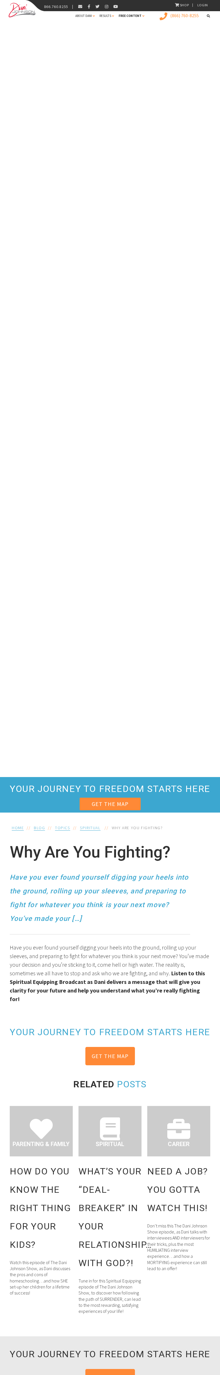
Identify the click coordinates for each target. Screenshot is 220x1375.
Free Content (130, 16)
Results (105, 16)
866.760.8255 (56, 6)
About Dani (83, 16)
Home (18, 827)
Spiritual (90, 827)
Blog (39, 827)
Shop (184, 5)
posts (131, 1084)
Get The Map (110, 803)
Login (202, 5)
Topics (62, 827)
